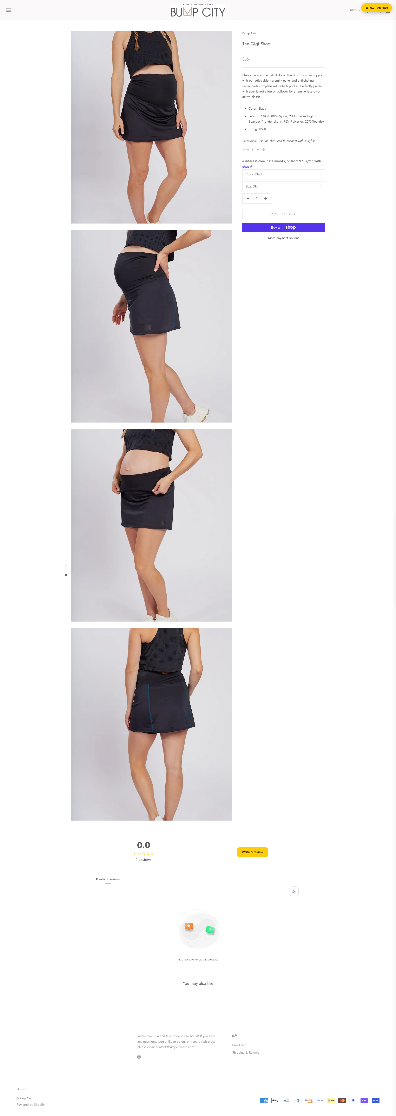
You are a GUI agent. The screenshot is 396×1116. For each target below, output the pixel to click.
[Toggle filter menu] (294, 891)
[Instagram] (139, 1056)
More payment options (283, 237)
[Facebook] (252, 149)
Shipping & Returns (245, 1052)
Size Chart (239, 1045)
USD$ (353, 10)
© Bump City (23, 1098)
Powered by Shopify (30, 1104)
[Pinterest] (263, 149)
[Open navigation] (8, 10)
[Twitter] (258, 149)
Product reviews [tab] (108, 879)
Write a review (252, 852)
